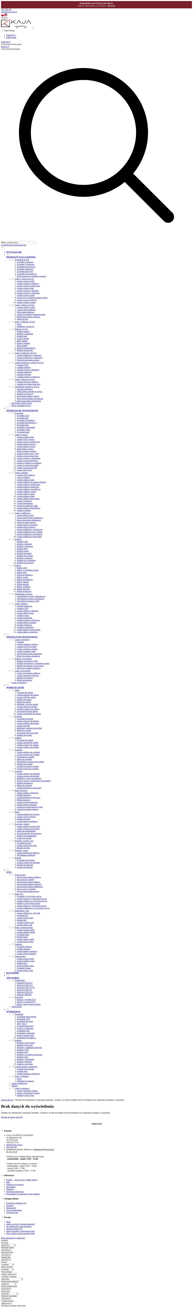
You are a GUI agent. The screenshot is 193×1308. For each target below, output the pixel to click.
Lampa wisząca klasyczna (27, 456)
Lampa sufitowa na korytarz (28, 826)
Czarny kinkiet (23, 338)
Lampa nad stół (23, 726)
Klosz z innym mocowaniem (29, 1004)
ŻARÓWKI (20, 980)
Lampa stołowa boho (25, 939)
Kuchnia (18, 716)
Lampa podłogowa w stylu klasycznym (33, 908)
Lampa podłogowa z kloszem (29, 355)
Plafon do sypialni (24, 759)
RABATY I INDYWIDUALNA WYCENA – (96, 6)
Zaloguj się (10, 35)
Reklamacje (11, 1208)
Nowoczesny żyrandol (26, 889)
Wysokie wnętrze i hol (24, 841)
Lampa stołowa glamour (27, 951)
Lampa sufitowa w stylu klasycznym (32, 901)
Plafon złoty (22, 572)
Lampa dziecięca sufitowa (27, 382)
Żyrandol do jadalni (25, 740)
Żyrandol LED (23, 415)
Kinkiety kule (22, 1057)
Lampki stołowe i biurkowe (26, 1067)
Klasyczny (19, 894)
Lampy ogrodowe (22, 639)
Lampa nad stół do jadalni (27, 742)
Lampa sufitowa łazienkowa (28, 508)
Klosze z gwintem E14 (26, 999)
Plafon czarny (22, 577)
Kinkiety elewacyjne (25, 1095)
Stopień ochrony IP (14, 1229)
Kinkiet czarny (23, 551)
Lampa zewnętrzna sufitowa (28, 673)
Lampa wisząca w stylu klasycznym (32, 899)
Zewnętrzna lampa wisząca (28, 396)
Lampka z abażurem (25, 627)
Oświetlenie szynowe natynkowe (30, 599)
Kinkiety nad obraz (25, 1064)
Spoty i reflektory (22, 1076)
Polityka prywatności (15, 1184)
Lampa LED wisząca (25, 439)
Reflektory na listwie (25, 326)
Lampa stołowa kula (25, 613)
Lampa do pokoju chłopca (27, 809)
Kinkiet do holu (23, 848)
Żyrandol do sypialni (25, 757)
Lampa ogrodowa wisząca (28, 675)
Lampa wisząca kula (25, 288)
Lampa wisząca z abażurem (28, 293)
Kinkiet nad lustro (24, 553)
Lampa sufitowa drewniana (28, 499)
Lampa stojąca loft (24, 925)
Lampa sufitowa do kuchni (28, 723)
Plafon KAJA (22, 319)
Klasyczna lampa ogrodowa (28, 656)
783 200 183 (6, 9)
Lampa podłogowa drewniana (29, 537)
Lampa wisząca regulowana (28, 286)
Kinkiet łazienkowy (25, 783)
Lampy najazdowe (19, 682)
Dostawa (10, 1205)
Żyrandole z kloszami (26, 1033)
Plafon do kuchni (24, 730)
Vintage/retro (20, 956)
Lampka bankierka (24, 618)
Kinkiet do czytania (25, 556)
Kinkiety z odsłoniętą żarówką (29, 1047)
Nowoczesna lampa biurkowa (29, 884)
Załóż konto (11, 37)
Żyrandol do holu (24, 843)
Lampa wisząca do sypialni (28, 754)
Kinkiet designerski (25, 350)
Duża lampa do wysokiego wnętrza (31, 276)
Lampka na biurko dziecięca (28, 384)
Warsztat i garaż (21, 850)
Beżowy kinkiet (23, 343)
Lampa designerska (25, 503)
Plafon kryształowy (25, 575)
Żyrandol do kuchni (25, 719)
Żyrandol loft (22, 915)
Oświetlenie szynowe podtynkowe (31, 596)
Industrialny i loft (22, 911)
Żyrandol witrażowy (25, 269)
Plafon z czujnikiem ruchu (27, 570)
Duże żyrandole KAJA (21, 406)
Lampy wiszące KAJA (24, 279)
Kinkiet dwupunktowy (26, 348)
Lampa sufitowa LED (26, 307)
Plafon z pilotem (23, 587)
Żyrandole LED (23, 1019)
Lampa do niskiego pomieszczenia (31, 314)
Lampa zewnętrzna (25, 867)
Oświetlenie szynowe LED (28, 601)
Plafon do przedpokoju (26, 831)
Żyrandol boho (23, 934)
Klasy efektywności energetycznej (20, 1233)
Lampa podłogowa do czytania (29, 532)
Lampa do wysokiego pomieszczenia (32, 298)
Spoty (19, 324)
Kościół (18, 858)
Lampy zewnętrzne (23, 671)
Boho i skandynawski (24, 927)
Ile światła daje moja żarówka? (19, 1226)
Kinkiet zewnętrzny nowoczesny (30, 666)
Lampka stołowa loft (25, 922)
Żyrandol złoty (23, 425)
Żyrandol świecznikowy (27, 274)
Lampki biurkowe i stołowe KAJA (29, 363)
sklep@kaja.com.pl (9, 12)
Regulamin (10, 1187)
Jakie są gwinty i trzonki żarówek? (20, 1224)
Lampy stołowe (21, 604)
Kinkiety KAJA (21, 329)
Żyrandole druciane (25, 1021)
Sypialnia (18, 750)
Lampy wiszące (21, 435)
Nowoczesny (20, 875)
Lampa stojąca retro (25, 970)
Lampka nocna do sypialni (28, 766)
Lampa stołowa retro (25, 966)
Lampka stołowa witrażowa (28, 377)
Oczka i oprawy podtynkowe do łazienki (34, 781)
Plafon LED (22, 568)
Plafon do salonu (24, 702)
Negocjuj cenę (12, 1212)
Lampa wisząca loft (25, 918)
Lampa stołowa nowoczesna (28, 630)
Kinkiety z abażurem (25, 1059)
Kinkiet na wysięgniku (26, 560)
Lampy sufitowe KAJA (24, 305)
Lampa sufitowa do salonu (28, 695)
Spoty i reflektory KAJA (25, 322)
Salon (17, 690)
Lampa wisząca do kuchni (27, 721)
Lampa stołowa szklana (26, 622)
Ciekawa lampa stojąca (26, 522)
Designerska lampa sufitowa (28, 317)
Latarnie (20, 642)
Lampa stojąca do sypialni (27, 769)
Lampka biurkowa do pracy (28, 814)
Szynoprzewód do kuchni (27, 733)
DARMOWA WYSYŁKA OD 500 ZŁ (96, 3)
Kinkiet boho (22, 937)
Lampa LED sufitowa (26, 475)
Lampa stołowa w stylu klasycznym (31, 906)
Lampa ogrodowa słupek (27, 649)
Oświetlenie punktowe (26, 855)
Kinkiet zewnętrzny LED (27, 661)
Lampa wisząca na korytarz (28, 829)
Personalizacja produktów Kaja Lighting (23, 1194)
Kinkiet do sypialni (25, 764)
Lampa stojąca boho (25, 942)
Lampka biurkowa (24, 606)
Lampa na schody (24, 838)
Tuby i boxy (22, 1024)
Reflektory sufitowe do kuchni (29, 728)
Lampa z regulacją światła (27, 465)
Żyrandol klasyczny (25, 271)
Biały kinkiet (22, 341)
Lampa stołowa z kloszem (27, 611)
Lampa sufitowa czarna (26, 491)
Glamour (18, 944)
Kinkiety (18, 539)
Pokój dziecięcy (21, 790)
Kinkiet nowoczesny (25, 563)
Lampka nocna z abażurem (28, 370)
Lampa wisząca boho (25, 930)
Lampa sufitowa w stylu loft (28, 913)
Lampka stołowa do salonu (28, 709)
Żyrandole (19, 413)
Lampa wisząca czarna (26, 302)
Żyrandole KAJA (22, 260)
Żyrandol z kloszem (25, 262)
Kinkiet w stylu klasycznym (28, 903)
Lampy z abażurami (25, 1028)
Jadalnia (18, 738)
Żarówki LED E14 (25, 985)
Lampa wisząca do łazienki (28, 776)
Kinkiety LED (23, 1050)
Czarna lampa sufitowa (26, 310)
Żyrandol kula (22, 418)
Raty (8, 1182)
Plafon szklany (23, 582)
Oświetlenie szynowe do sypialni (30, 762)
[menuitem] (99, 252)
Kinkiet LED (22, 541)
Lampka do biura (24, 374)
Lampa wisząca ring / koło (28, 453)
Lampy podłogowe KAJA (25, 353)
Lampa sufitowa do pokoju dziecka (31, 482)
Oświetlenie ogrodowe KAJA (27, 387)
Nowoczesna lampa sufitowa (29, 877)
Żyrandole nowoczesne (26, 1016)
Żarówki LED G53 (25, 992)
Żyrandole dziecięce (25, 1026)
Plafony (18, 565)
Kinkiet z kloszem (24, 544)
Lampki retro (22, 1071)
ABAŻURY (17, 1007)
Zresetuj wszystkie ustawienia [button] (13, 1306)
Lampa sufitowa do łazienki (28, 774)
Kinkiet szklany (23, 331)
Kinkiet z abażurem (25, 334)
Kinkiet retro (22, 963)
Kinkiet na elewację (25, 394)
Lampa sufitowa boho (26, 932)
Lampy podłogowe (22, 513)
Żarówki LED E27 (25, 983)
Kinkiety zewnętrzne (23, 659)
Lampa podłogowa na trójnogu (29, 534)
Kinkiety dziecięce (24, 1062)
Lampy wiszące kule (25, 1035)
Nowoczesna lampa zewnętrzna (30, 398)
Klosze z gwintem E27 (26, 1002)
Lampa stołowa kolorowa (27, 632)
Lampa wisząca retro (25, 959)
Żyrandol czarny (23, 430)
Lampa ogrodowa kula (26, 651)
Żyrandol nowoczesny (26, 267)
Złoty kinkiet (22, 346)
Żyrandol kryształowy (26, 420)
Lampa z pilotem (24, 510)
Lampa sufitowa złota (26, 494)
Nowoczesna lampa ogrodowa (29, 654)
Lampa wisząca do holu (26, 845)
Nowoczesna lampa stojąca (28, 360)
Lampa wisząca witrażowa (28, 283)
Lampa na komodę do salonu (29, 714)
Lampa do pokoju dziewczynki (30, 807)
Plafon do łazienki (24, 785)
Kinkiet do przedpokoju (26, 836)
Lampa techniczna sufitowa (28, 853)
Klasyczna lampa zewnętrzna (29, 401)
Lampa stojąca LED (25, 515)
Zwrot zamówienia (14, 1210)
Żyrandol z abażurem (25, 264)
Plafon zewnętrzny (24, 680)
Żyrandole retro (23, 1031)
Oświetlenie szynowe (23, 594)
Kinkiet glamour (23, 949)
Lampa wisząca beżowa (27, 300)
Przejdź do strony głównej (12, 1117)
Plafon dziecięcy (23, 589)
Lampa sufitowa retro (26, 961)
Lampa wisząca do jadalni (27, 745)
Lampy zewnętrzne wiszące (28, 1093)
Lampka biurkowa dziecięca (28, 797)
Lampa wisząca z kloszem (27, 291)
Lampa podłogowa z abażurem (29, 358)
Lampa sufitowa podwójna (28, 487)
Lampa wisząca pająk (26, 295)
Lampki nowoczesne (25, 1069)
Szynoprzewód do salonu (27, 711)
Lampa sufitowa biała (26, 496)
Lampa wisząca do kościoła (28, 862)
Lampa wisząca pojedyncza (28, 442)
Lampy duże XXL (24, 470)
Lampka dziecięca (24, 372)
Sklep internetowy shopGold (13, 1238)
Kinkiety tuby (22, 1052)
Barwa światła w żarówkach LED (20, 1231)
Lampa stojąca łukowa (26, 527)
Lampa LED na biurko (26, 817)
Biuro (17, 812)
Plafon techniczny (24, 591)
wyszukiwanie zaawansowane (13, 245)
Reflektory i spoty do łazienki (29, 778)
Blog (8, 1222)
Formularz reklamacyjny (16, 1203)
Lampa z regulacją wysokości (29, 463)
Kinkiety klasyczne (25, 1045)
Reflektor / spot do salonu (27, 704)
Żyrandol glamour (24, 947)
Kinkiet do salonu (24, 699)
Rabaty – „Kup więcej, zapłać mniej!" (22, 1180)
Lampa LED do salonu (26, 697)
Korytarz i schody (22, 824)
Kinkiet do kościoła (25, 865)
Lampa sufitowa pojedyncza (28, 484)
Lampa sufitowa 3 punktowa (29, 489)
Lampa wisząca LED (25, 281)
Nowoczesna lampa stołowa (28, 882)
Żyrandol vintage (24, 968)
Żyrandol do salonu (25, 692)
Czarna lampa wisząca (26, 446)
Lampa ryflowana (24, 501)
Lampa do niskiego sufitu (27, 506)
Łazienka (18, 771)
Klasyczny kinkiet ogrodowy (29, 668)
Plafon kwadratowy (25, 579)
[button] (2, 15)
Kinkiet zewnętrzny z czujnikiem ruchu (33, 663)
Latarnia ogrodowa (25, 389)
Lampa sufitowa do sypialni (28, 752)
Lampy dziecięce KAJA (25, 379)
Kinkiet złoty (22, 549)
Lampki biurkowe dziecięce (28, 1074)
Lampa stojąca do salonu (27, 707)
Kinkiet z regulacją (24, 558)
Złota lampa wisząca (25, 449)
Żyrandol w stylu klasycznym (29, 896)
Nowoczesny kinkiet (25, 879)
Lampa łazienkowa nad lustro (29, 788)
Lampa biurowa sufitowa (27, 821)
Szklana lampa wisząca (26, 444)
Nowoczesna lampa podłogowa (30, 518)
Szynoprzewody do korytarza (29, 833)
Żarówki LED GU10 (25, 987)
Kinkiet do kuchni (24, 735)
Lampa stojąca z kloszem (27, 525)
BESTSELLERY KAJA (22, 403)
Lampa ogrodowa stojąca (27, 644)
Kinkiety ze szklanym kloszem (29, 1054)
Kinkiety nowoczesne (26, 1043)
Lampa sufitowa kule (25, 480)
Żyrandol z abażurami (26, 427)
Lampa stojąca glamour (26, 954)
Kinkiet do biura (23, 819)
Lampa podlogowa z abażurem (29, 529)
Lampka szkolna (23, 367)
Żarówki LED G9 (24, 990)
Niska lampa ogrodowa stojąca (29, 391)
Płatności (10, 1189)
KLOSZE (19, 997)
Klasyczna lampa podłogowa (29, 520)
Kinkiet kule (22, 336)
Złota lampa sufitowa (25, 312)
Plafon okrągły (23, 584)
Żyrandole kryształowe (26, 1038)
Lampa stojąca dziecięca (27, 805)
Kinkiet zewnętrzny (25, 678)
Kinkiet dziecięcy (24, 795)
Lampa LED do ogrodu (26, 647)
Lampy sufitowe (21, 473)
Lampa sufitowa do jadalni (28, 747)
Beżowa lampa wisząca (26, 451)
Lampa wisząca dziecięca (27, 461)
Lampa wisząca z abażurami (28, 458)
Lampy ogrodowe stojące (27, 1091)
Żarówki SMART (24, 994)
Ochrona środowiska (15, 1191)
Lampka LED (22, 365)
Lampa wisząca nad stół (27, 468)
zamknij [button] (4, 1240)
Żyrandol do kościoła (25, 860)
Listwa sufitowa (23, 477)
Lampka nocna (23, 615)
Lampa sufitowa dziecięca (27, 793)
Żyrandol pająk (23, 432)
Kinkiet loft (21, 920)
